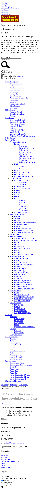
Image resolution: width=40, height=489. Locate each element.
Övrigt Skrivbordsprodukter (24, 289)
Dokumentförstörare (21, 224)
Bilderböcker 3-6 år (16, 86)
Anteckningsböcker (21, 180)
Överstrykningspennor (26, 158)
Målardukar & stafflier (17, 351)
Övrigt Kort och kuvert (22, 301)
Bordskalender (19, 319)
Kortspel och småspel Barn (19, 377)
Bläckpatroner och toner (22, 228)
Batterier (17, 226)
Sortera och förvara (16, 236)
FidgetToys (14, 100)
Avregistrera (7, 483)
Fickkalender (18, 321)
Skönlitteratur (10, 110)
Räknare (17, 216)
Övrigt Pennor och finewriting (24, 176)
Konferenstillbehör (20, 287)
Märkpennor (23, 154)
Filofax (16, 325)
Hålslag (17, 260)
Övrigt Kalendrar (16, 335)
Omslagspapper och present (24, 297)
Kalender (17, 331)
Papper (16, 198)
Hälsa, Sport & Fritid (17, 130)
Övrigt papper (23, 210)
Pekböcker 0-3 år (16, 84)
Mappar (17, 244)
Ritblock (17, 307)
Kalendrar (8, 315)
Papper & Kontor (11, 140)
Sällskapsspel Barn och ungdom (21, 365)
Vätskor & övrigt (16, 357)
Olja (11, 349)
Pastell (12, 353)
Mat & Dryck (14, 132)
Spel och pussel (10, 361)
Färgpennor (14, 347)
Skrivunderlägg (19, 270)
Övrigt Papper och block (22, 212)
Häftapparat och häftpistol (23, 262)
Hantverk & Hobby (16, 126)
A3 (20, 204)
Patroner (22, 166)
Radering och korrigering (23, 172)
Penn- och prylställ (20, 268)
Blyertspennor (24, 146)
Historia (12, 128)
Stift (20, 168)
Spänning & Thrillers (17, 114)
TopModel (13, 108)
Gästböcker (23, 184)
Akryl (12, 341)
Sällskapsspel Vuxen (17, 363)
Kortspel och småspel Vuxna (20, 375)
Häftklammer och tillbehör (23, 264)
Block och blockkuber (22, 188)
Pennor (16, 144)
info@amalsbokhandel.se (15, 443)
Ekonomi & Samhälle (17, 122)
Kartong (17, 190)
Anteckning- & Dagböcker (19, 98)
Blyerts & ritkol (15, 345)
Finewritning (18, 174)
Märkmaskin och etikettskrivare (25, 222)
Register (17, 250)
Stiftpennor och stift (25, 152)
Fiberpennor (23, 160)
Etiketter (17, 196)
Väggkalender (19, 323)
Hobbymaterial (19, 309)
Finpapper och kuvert (21, 295)
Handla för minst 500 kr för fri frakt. (13, 388)
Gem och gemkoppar (21, 258)
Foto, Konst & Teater (17, 124)
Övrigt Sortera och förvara (23, 254)
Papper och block (16, 178)
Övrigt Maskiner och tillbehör (24, 232)
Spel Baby (13, 367)
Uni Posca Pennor (16, 359)
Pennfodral (18, 266)
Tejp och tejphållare (21, 273)
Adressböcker (23, 182)
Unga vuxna (14, 92)
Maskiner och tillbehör (18, 214)
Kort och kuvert (15, 291)
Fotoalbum (18, 252)
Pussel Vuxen (14, 369)
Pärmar (16, 242)
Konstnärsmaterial (20, 311)
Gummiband (18, 279)
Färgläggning (19, 305)
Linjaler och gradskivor (22, 281)
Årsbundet (13, 317)
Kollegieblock (19, 186)
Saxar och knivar (20, 277)
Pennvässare (18, 170)
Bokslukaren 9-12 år (17, 90)
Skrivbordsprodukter (17, 256)
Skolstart (13, 329)
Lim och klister (19, 275)
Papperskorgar (19, 246)
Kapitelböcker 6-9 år (17, 88)
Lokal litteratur (10, 138)
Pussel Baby (14, 373)
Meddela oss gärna (8, 404)
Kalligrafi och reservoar (27, 162)
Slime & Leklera (15, 106)
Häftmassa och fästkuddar (23, 285)
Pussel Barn (14, 371)
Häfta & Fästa (15, 234)
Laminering (18, 220)
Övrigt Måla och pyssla (22, 313)
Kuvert (16, 293)
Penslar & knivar (16, 355)
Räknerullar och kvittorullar (24, 230)
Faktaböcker (14, 94)
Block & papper (15, 343)
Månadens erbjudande (13, 381)
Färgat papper (23, 206)
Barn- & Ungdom (11, 82)
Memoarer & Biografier (18, 134)
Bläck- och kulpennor (26, 148)
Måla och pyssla (15, 303)
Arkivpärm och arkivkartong (24, 238)
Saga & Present (15, 96)
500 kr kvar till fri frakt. (9, 78)
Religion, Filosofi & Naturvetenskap (22, 136)
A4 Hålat (22, 202)
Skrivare (17, 218)
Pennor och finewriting (18, 142)
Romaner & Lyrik (16, 112)
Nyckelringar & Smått (17, 104)
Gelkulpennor (23, 150)
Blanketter (17, 192)
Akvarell (13, 339)
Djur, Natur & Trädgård (18, 120)
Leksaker (13, 102)
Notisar (16, 194)
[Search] (5, 68)
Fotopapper (23, 208)
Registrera (6, 480)
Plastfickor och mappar (22, 248)
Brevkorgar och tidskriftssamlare (25, 240)
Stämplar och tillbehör (22, 283)
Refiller (16, 164)
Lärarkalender (19, 333)
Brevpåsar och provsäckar (23, 299)
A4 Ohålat (22, 200)
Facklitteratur (10, 118)
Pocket (12, 116)
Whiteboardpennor (25, 156)
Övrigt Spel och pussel (18, 379)
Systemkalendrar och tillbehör (24, 327)
